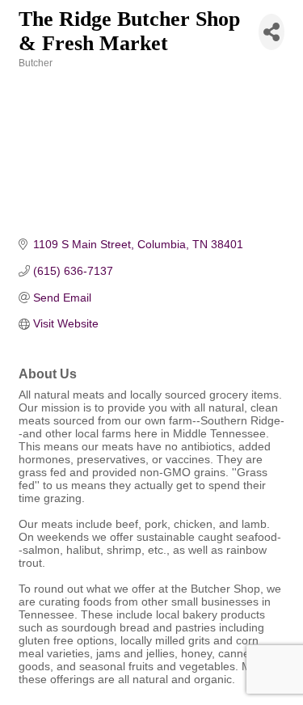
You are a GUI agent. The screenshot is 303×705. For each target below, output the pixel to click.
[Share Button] (271, 32)
